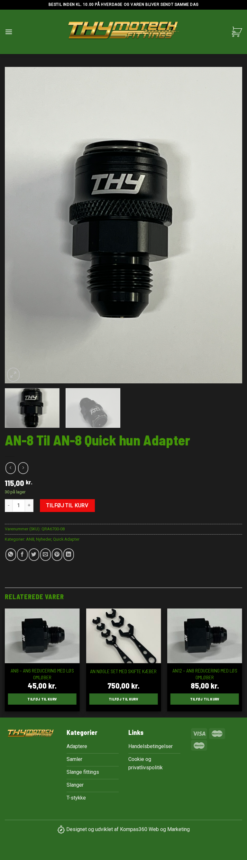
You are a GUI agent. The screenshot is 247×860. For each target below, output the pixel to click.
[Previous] (17, 225)
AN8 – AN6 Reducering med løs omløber (42, 673)
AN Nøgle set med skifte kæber (123, 671)
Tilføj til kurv (67, 505)
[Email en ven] (45, 554)
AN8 (30, 539)
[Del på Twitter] (34, 554)
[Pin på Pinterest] (57, 554)
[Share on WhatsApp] (10, 554)
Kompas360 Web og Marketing (155, 829)
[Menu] (9, 32)
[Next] (229, 225)
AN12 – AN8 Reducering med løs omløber (204, 673)
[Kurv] (237, 31)
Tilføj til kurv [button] (42, 699)
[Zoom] (13, 375)
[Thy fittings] (123, 32)
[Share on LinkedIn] (68, 554)
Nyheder (43, 539)
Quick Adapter (66, 539)
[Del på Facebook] (22, 554)
